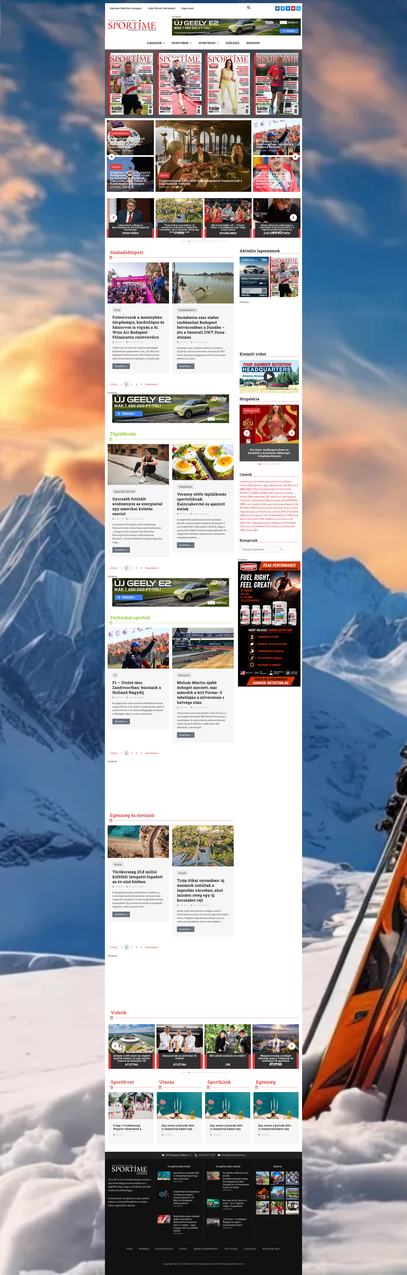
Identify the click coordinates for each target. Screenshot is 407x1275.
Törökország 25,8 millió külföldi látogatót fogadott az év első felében (137, 876)
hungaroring (261, 563)
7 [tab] (202, 241)
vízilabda (262, 593)
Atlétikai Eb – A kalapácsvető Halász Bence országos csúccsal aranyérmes (228, 227)
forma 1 (249, 559)
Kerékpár (144, 1248)
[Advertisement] (171, 785)
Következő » (152, 384)
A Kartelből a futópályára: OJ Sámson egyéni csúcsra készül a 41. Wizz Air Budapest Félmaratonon (186, 1197)
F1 (115, 675)
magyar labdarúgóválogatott (282, 570)
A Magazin (154, 43)
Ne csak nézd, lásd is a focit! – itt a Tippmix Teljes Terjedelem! (235, 1203)
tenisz (258, 585)
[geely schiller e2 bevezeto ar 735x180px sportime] (170, 408)
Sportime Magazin (257, 582)
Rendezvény (267, 578)
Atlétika (228, 233)
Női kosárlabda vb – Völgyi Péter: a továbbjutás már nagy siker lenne (130, 227)
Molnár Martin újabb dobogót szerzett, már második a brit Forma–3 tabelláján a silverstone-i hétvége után (200, 692)
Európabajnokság (268, 555)
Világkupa (279, 589)
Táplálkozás (185, 486)
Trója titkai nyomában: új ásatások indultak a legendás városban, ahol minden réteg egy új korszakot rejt (200, 890)
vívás (250, 593)
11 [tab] (214, 241)
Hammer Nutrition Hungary (125, 8)
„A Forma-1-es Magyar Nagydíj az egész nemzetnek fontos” (235, 1222)
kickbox (263, 567)
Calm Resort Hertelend (161, 8)
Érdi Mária (277, 593)
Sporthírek (180, 43)
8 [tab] (205, 241)
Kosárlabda (130, 233)
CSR (131, 1064)
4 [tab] (192, 241)
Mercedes (247, 574)
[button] (248, 7)
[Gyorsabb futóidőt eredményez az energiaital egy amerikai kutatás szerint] (138, 464)
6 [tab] (198, 241)
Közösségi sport (271, 1248)
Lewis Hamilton (256, 570)
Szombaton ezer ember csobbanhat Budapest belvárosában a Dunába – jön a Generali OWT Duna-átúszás (201, 327)
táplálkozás (273, 585)
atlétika (263, 548)
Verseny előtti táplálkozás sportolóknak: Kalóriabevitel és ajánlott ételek (201, 502)
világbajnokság (261, 589)
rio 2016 (284, 578)
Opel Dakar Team (283, 574)
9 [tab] (208, 241)
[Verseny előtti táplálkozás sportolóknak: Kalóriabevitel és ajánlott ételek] (203, 461)
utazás (287, 585)
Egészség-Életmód (179, 233)
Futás (117, 310)
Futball (265, 559)
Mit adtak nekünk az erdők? (132, 1055)
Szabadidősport (187, 310)
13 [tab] (221, 241)
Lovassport (250, 1248)
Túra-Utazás (231, 1248)
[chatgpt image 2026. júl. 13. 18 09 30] (269, 690)
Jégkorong (278, 563)
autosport (277, 548)
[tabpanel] (130, 218)
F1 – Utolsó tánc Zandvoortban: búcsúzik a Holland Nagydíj (136, 687)
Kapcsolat (187, 8)
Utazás (118, 864)
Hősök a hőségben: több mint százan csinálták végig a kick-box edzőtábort (277, 227)
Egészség (232, 43)
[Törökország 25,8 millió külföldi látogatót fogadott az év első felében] (138, 841)
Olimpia (275, 1064)
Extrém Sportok (164, 1248)
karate (250, 567)
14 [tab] (224, 241)
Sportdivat (207, 43)
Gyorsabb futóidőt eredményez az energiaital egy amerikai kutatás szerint (137, 506)
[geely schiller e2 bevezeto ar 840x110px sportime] (236, 26)
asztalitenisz (248, 548)
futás (279, 559)
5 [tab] (195, 241)
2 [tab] (186, 241)
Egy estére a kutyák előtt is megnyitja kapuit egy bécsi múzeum (178, 1129)
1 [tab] (182, 241)
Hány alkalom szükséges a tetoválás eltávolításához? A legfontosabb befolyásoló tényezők (179, 228)
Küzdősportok (277, 233)
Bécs (292, 551)
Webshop (253, 43)
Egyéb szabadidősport (206, 1248)
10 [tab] (211, 241)
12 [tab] (217, 241)
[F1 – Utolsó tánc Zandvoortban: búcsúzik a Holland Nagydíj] (138, 647)
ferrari (285, 555)
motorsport (264, 574)
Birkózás (280, 552)
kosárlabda (278, 567)
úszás (252, 596)
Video (245, 589)
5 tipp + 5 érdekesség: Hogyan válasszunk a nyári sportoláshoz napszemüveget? (127, 1130)
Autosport (184, 675)
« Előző (113, 384)
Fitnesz (183, 1248)
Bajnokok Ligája (263, 552)
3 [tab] (189, 241)
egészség (248, 555)
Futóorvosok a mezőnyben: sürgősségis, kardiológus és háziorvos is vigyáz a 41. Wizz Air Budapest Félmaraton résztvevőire (138, 327)
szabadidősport (280, 582)
